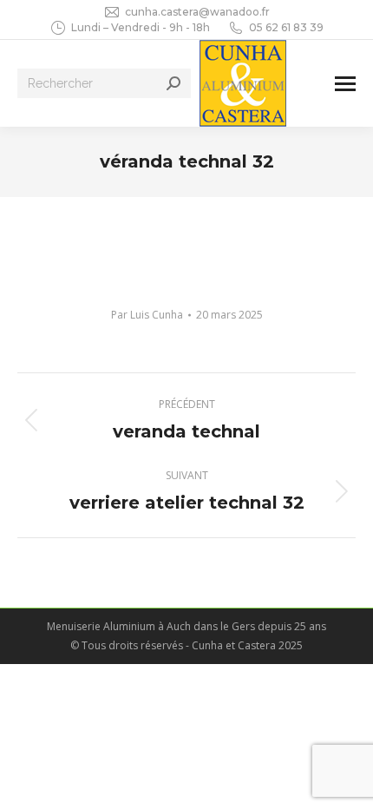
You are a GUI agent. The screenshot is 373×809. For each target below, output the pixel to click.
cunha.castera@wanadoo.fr (197, 11)
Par (147, 314)
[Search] (173, 83)
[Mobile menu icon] (345, 84)
